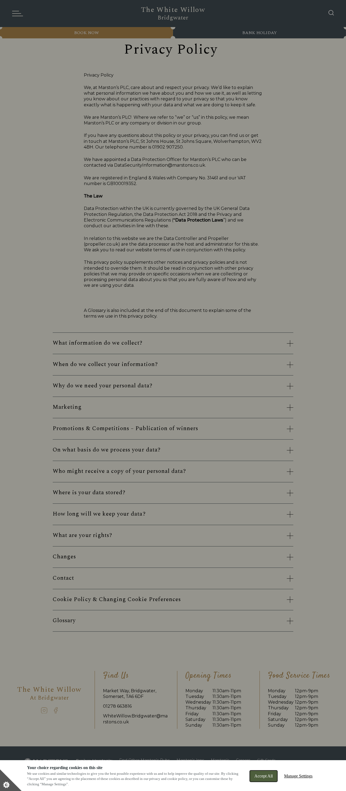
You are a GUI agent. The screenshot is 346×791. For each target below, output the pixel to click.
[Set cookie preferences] (11, 780)
